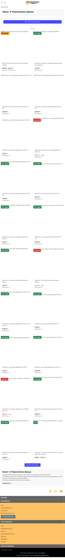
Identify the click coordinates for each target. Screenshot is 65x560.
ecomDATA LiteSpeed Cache (41, 555)
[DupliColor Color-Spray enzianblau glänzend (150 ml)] (16, 219)
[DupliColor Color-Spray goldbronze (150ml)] (16, 350)
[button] (32, 22)
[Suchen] (5, 2)
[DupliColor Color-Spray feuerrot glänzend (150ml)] (48, 263)
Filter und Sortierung (33, 22)
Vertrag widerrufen (8, 516)
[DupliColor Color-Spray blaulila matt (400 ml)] (16, 133)
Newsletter (4, 539)
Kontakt (3, 542)
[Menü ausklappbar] (1, 2)
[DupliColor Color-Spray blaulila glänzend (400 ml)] (48, 89)
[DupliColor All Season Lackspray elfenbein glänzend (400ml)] (48, 46)
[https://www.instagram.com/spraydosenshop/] (55, 491)
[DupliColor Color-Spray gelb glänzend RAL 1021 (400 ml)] (16, 306)
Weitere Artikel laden (32, 465)
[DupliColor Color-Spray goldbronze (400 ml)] (48, 350)
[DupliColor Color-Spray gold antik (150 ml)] (48, 306)
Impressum (4, 510)
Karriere (3, 531)
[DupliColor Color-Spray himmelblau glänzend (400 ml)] (16, 435)
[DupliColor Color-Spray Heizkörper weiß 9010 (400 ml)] (16, 391)
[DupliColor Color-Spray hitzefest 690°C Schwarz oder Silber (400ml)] (48, 435)
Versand (43, 553)
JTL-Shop (25, 555)
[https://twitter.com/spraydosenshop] (61, 491)
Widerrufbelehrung (6, 508)
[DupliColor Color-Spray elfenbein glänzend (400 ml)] (16, 176)
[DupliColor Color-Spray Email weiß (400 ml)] (48, 176)
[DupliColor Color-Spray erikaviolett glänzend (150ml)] (16, 263)
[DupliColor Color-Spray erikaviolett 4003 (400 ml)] (48, 219)
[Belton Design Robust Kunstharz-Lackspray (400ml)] (16, 46)
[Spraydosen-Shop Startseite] (32, 2)
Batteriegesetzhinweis (7, 513)
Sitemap (3, 536)
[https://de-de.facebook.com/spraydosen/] (50, 491)
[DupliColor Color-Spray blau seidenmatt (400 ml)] (16, 89)
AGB (2, 505)
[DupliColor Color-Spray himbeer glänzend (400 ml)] (48, 391)
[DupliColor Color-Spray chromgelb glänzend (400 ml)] (48, 133)
